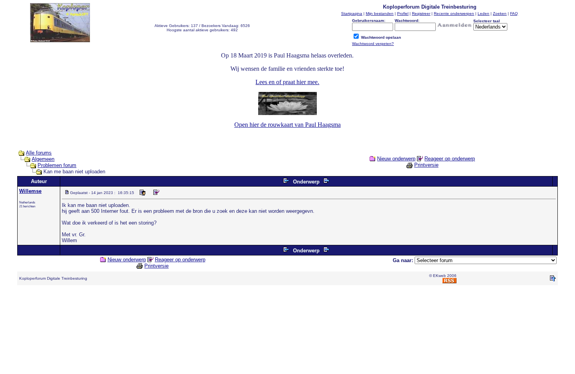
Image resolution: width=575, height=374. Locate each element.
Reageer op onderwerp (449, 159)
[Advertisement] (287, 309)
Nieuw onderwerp (396, 159)
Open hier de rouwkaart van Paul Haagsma (287, 124)
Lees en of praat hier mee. (287, 82)
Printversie (426, 165)
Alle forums (39, 153)
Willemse (30, 191)
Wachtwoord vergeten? (373, 43)
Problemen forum (57, 165)
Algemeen (43, 159)
